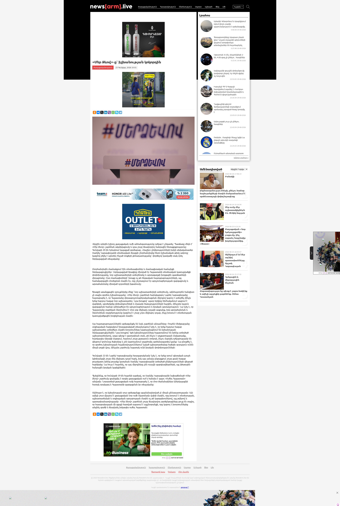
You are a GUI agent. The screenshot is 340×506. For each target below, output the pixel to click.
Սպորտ (198, 7)
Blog (217, 7)
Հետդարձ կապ (158, 472)
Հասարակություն (168, 7)
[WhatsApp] (113, 112)
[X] (101, 112)
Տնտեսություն (185, 7)
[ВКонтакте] (98, 112)
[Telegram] (120, 112)
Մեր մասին (183, 472)
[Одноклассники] (94, 112)
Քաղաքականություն (147, 7)
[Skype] (116, 112)
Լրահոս (204, 15)
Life (224, 7)
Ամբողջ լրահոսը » (241, 158)
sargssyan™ (185, 487)
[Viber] (109, 112)
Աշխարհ (208, 7)
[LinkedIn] (105, 112)
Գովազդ (172, 472)
